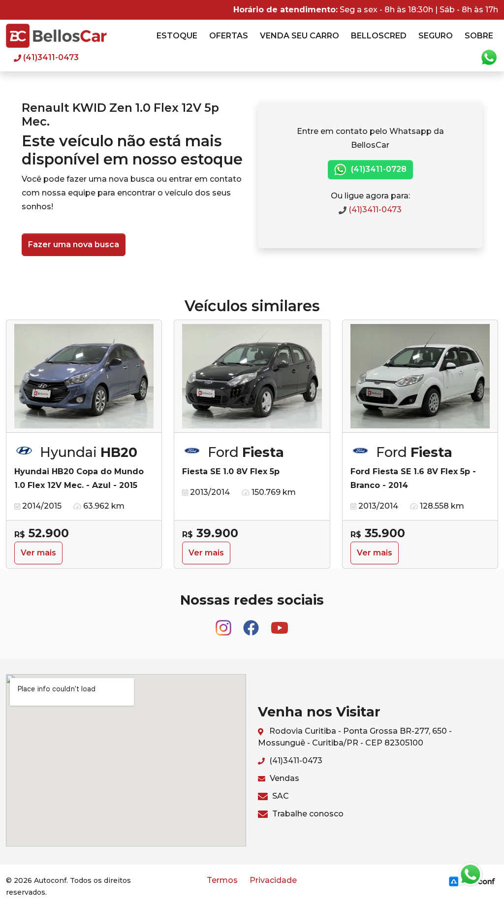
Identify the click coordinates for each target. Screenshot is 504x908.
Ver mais (38, 552)
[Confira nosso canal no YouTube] (279, 623)
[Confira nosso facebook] (252, 623)
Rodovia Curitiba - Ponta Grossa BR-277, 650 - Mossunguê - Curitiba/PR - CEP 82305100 (355, 736)
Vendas (283, 778)
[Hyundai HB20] (83, 376)
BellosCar (56, 36)
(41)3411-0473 (374, 209)
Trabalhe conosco (307, 813)
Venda (299, 35)
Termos (222, 880)
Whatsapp (488, 57)
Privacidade (273, 880)
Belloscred (379, 35)
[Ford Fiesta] (251, 376)
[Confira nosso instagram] (224, 623)
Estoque (177, 35)
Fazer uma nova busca (73, 244)
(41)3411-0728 (378, 169)
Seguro (435, 35)
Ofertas (228, 35)
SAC (279, 796)
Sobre (479, 35)
